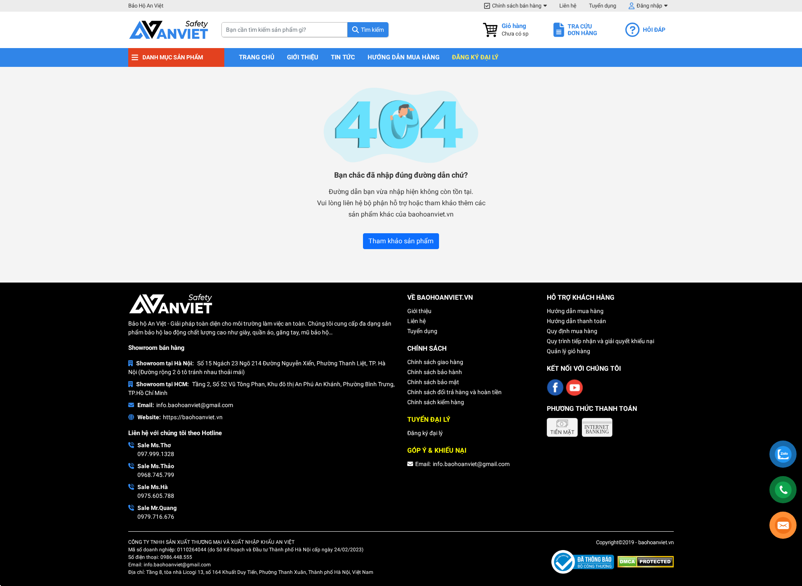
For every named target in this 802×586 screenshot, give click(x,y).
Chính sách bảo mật (433, 382)
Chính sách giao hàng (435, 362)
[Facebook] (555, 387)
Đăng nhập (649, 6)
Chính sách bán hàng (516, 6)
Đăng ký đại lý (475, 57)
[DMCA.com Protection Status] (645, 561)
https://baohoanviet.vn (193, 417)
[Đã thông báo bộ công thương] (584, 561)
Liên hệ (567, 6)
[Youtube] (574, 387)
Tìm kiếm (372, 29)
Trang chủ (256, 57)
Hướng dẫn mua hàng (403, 57)
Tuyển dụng (602, 6)
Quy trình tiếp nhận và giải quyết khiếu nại (600, 341)
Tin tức (343, 57)
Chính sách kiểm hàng (435, 402)
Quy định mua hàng (572, 331)
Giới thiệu (302, 57)
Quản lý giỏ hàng (568, 351)
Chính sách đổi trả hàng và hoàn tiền (454, 392)
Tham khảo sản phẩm (401, 241)
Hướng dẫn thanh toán (576, 321)
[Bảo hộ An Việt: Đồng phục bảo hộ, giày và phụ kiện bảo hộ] (168, 30)
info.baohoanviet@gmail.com (194, 405)
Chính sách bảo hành (434, 372)
